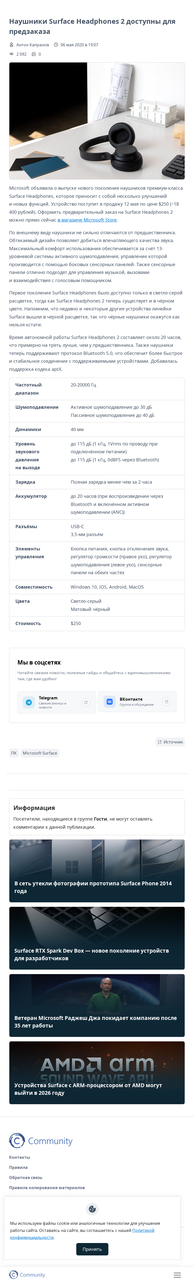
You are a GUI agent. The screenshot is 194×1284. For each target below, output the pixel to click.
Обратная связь (25, 1177)
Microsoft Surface (40, 753)
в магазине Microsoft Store (87, 220)
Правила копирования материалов (47, 1187)
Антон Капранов (32, 45)
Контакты (19, 1157)
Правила (18, 1167)
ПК (14, 753)
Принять (92, 1249)
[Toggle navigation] (177, 1275)
